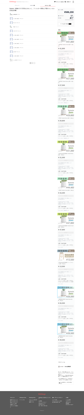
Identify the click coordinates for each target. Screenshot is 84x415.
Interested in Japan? (69, 404)
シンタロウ (15, 60)
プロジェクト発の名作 (33, 399)
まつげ (14, 51)
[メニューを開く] (73, 2)
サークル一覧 (22, 399)
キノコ (14, 22)
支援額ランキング (13, 404)
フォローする (66, 23)
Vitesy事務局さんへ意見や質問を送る (66, 383)
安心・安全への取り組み (43, 405)
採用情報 (67, 403)
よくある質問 (68, 399)
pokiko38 (15, 14)
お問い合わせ (68, 402)
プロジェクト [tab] (17, 5)
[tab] (32, 5)
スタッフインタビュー (43, 402)
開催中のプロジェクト (14, 399)
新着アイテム (31, 402)
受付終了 (65, 51)
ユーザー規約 (54, 399)
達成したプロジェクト (14, 402)
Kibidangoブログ (42, 404)
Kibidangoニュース (42, 403)
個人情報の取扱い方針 (56, 402)
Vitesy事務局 (68, 366)
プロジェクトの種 (13, 403)
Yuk (14, 26)
